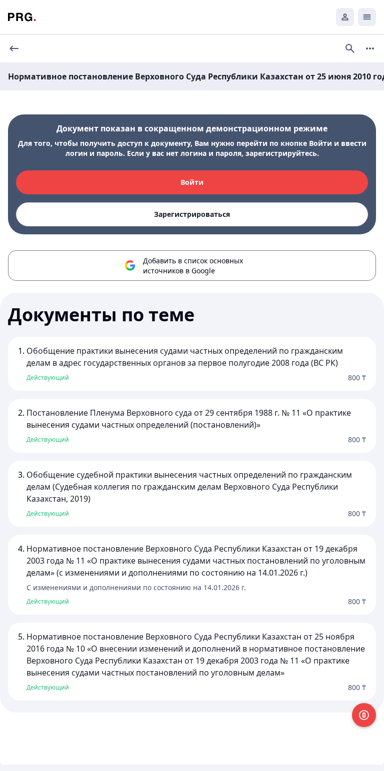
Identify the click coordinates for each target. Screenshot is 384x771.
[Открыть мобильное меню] (367, 17)
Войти (192, 182)
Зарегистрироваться (192, 214)
